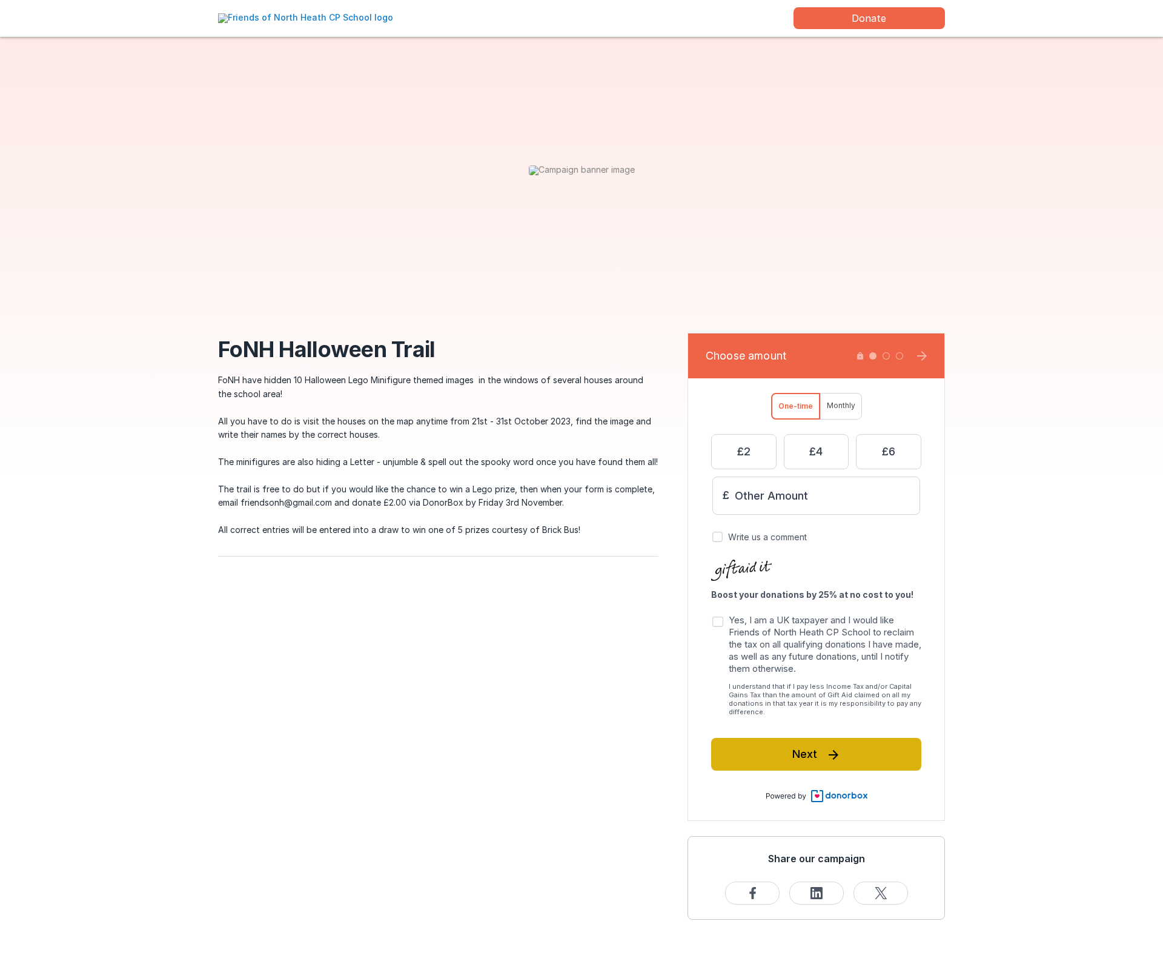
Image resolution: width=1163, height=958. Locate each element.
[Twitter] (880, 893)
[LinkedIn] (816, 893)
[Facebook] (752, 893)
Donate (869, 18)
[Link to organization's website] (305, 17)
